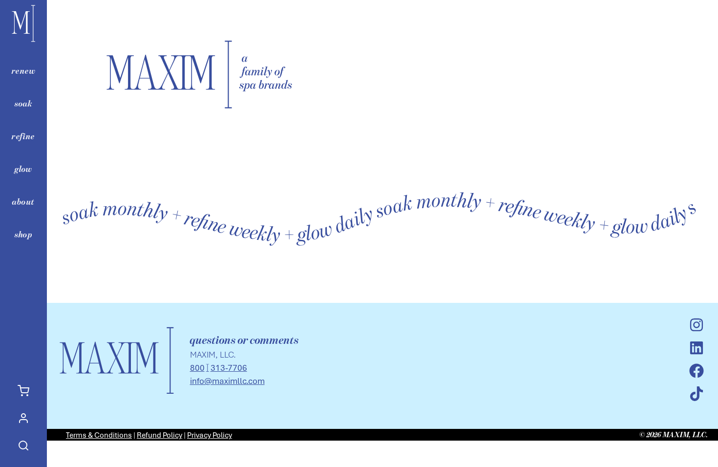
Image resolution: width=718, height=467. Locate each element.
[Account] (23, 418)
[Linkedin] (696, 347)
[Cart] (23, 390)
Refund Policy (159, 435)
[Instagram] (696, 325)
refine (23, 136)
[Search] (23, 445)
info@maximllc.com (227, 380)
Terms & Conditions (99, 435)
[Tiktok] (696, 393)
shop (24, 234)
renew (23, 71)
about (23, 202)
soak (24, 103)
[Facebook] (696, 370)
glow (23, 169)
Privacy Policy (209, 435)
